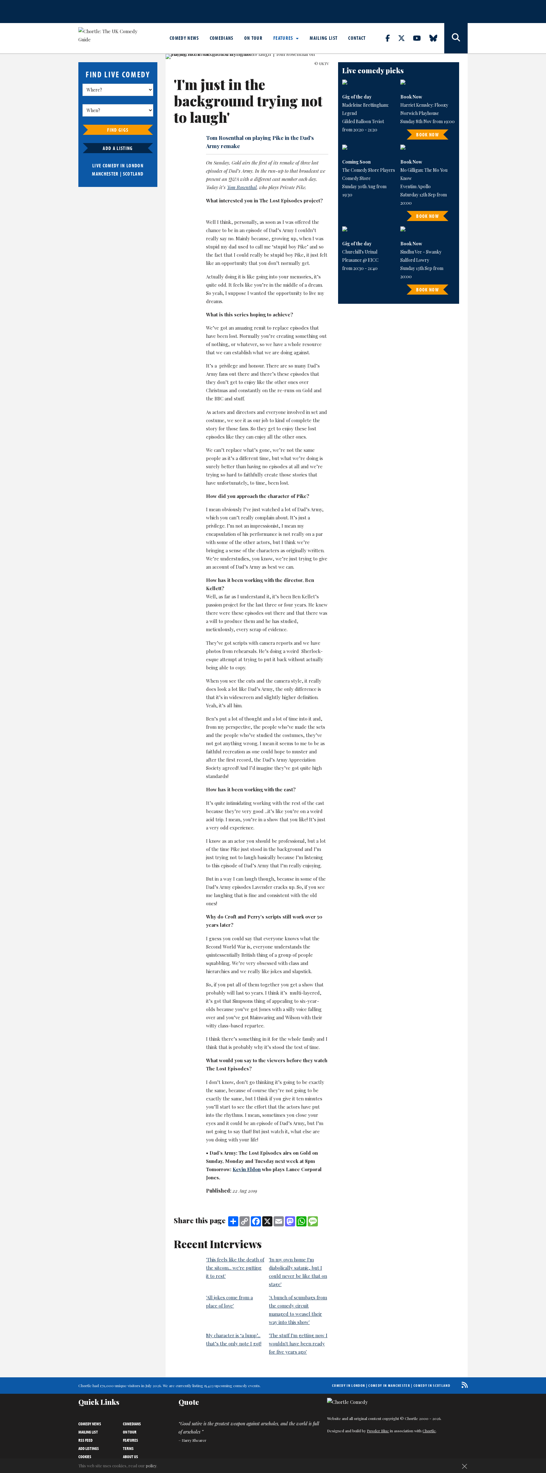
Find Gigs (117, 130)
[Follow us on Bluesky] (437, 38)
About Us (130, 1456)
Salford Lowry (414, 260)
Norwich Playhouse (419, 113)
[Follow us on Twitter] (405, 38)
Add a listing (118, 148)
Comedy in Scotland (432, 1385)
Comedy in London (348, 1385)
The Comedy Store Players (368, 170)
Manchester (105, 174)
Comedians (222, 38)
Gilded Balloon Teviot (363, 121)
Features (283, 38)
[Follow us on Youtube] (420, 38)
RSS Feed (85, 1440)
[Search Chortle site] (456, 38)
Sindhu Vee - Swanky (420, 252)
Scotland (133, 174)
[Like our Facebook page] (391, 38)
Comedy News (184, 38)
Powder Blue (378, 1430)
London (134, 165)
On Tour (253, 38)
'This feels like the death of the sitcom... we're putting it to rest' (235, 1267)
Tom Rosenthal (242, 187)
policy (151, 1465)
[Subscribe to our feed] (463, 1384)
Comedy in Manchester (389, 1385)
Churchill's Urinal (359, 252)
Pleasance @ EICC (360, 260)
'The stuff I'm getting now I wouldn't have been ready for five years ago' (298, 1343)
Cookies (84, 1456)
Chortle (429, 1430)
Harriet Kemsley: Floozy (424, 105)
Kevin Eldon (247, 1169)
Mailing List (323, 38)
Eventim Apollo (415, 186)
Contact (357, 38)
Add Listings (88, 1448)
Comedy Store (356, 178)
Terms (128, 1448)
